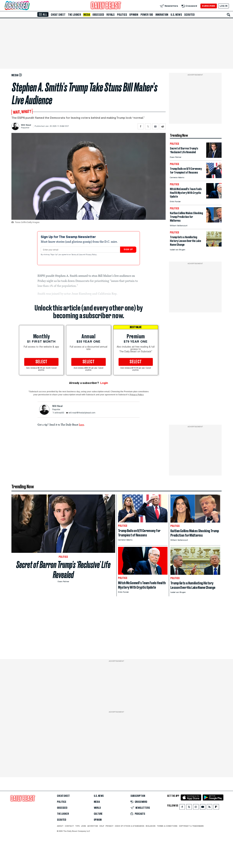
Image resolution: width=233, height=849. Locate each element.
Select (41, 362)
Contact (69, 826)
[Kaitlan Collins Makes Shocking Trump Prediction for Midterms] (214, 221)
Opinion (133, 14)
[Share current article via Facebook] (141, 126)
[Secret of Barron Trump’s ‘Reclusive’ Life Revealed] (214, 156)
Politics (122, 14)
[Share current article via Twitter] (148, 126)
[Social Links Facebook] (182, 807)
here (81, 424)
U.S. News (176, 14)
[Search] (228, 14)
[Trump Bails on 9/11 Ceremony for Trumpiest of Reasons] (214, 177)
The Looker (74, 14)
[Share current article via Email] (155, 126)
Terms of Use (76, 255)
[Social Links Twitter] (189, 807)
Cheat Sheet (58, 14)
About (60, 826)
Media (86, 14)
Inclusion (150, 826)
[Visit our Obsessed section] (28, 6)
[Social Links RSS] (209, 807)
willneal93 (59, 413)
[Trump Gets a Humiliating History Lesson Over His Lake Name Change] (214, 245)
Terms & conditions (167, 826)
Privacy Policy (91, 255)
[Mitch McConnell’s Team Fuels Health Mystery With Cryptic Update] (214, 197)
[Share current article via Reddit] (163, 126)
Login (104, 383)
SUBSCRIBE (208, 6)
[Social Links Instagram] (196, 807)
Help (101, 826)
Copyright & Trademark (191, 826)
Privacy (109, 826)
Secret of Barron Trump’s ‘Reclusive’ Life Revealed (63, 569)
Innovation (161, 14)
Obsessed (98, 14)
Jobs (83, 826)
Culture (98, 813)
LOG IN (223, 6)
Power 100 (147, 14)
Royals (110, 14)
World (97, 808)
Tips (77, 826)
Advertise (92, 826)
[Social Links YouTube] (202, 807)
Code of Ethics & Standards (129, 826)
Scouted (189, 14)
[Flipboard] (216, 807)
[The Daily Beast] (106, 6)
